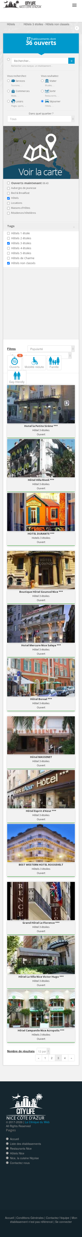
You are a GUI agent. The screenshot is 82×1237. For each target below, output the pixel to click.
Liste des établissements (25, 1144)
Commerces (22, 91)
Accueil (14, 1139)
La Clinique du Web (37, 1122)
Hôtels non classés (23, 263)
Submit (71, 61)
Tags (11, 226)
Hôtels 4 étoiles (21, 248)
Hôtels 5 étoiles (21, 253)
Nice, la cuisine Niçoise (24, 1158)
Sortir (52, 91)
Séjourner (55, 101)
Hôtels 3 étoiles (21, 243)
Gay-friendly (16, 382)
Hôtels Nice (17, 1153)
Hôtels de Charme (22, 258)
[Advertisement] (31, 311)
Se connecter (63, 1222)
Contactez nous (20, 1163)
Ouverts (15, 362)
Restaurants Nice (21, 1148)
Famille (54, 367)
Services (20, 81)
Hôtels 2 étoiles (21, 238)
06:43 (30, 183)
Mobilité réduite (34, 367)
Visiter (53, 81)
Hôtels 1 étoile (20, 233)
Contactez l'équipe (57, 1218)
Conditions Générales (30, 1218)
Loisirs (19, 101)
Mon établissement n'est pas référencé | (43, 1220)
